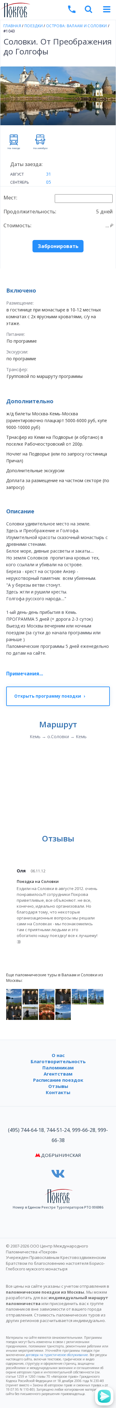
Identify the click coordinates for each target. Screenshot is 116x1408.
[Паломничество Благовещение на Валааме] (63, 996)
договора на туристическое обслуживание (57, 1355)
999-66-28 (83, 1130)
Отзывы (58, 1086)
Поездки (33, 25)
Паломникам (58, 1067)
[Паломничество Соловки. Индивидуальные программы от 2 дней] (30, 1012)
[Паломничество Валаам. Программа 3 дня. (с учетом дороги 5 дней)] (46, 996)
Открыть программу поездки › (49, 696)
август (17, 174)
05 (48, 182)
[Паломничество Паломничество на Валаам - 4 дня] (79, 996)
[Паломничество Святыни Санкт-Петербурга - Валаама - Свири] (63, 1012)
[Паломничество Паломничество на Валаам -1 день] (14, 1012)
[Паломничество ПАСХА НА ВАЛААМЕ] (46, 1012)
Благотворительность (58, 1061)
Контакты (58, 1092)
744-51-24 (58, 1130)
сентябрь (19, 182)
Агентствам (58, 1074)
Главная (12, 25)
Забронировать (58, 246)
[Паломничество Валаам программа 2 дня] (30, 996)
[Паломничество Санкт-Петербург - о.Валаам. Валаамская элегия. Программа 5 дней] (14, 996)
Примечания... (24, 673)
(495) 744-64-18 (26, 1130)
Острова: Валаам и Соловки (76, 25)
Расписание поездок (58, 1080)
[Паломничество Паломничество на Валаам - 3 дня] (96, 996)
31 (48, 174)
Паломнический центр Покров (57, 11)
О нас (58, 1055)
